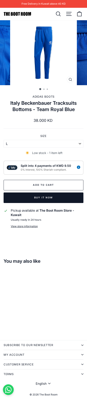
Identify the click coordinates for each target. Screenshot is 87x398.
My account (14, 354)
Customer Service (19, 364)
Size (43, 136)
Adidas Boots (43, 96)
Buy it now (43, 197)
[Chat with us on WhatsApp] (8, 389)
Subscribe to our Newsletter (28, 345)
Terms (9, 374)
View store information (24, 226)
